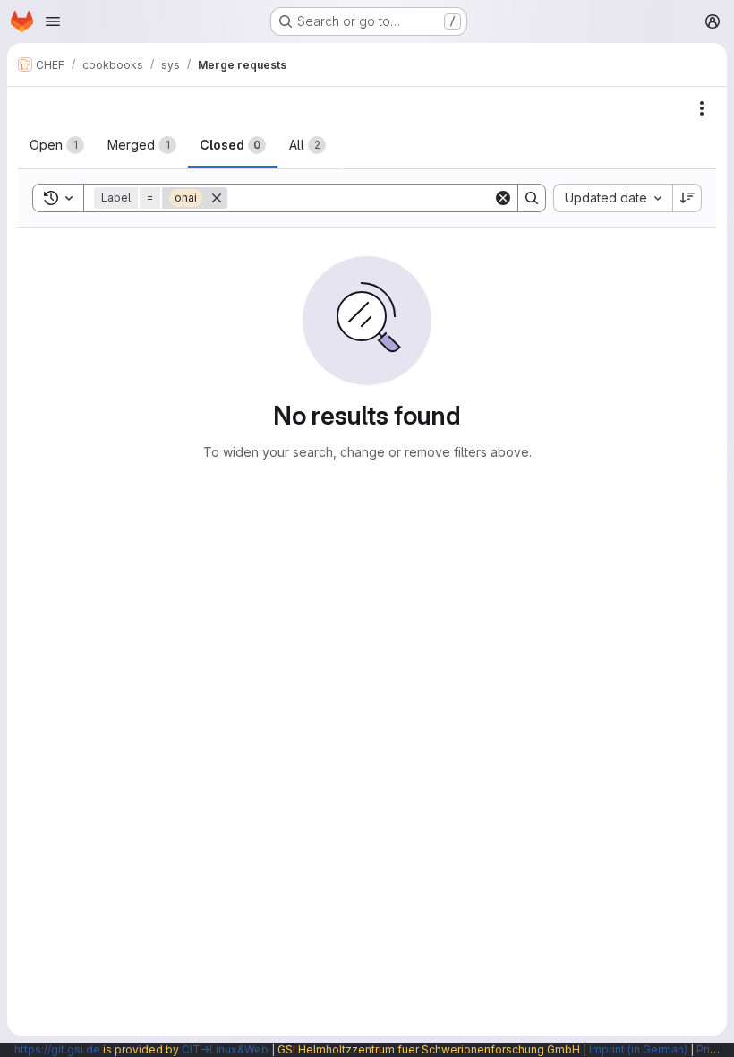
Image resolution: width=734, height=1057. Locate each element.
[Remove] (216, 198)
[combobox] (612, 198)
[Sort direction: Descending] (687, 198)
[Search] (531, 198)
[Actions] (701, 108)
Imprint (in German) (638, 1049)
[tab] (57, 145)
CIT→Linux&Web (225, 1049)
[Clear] (503, 198)
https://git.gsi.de (57, 1049)
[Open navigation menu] (52, 21)
